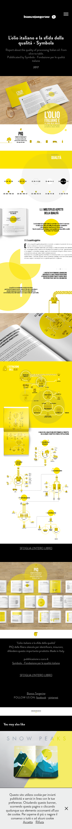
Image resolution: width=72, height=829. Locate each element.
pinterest (53, 697)
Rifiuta (40, 822)
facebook (41, 697)
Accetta (28, 822)
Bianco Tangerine (36, 693)
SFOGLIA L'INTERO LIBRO (36, 548)
